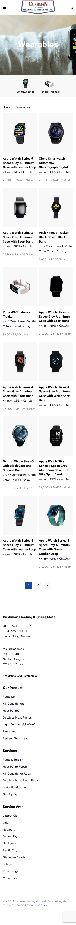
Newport (9, 830)
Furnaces (9, 697)
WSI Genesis (39, 905)
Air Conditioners (14, 704)
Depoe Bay (10, 837)
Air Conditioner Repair (17, 774)
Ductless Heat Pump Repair (21, 781)
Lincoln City (10, 816)
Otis (5, 823)
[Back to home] (38, 7)
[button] (4, 7)
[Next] (47, 585)
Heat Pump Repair (15, 767)
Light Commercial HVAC (19, 725)
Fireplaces (9, 731)
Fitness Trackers (50, 92)
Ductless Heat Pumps (17, 718)
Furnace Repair (13, 760)
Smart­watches (25, 92)
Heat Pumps (11, 711)
